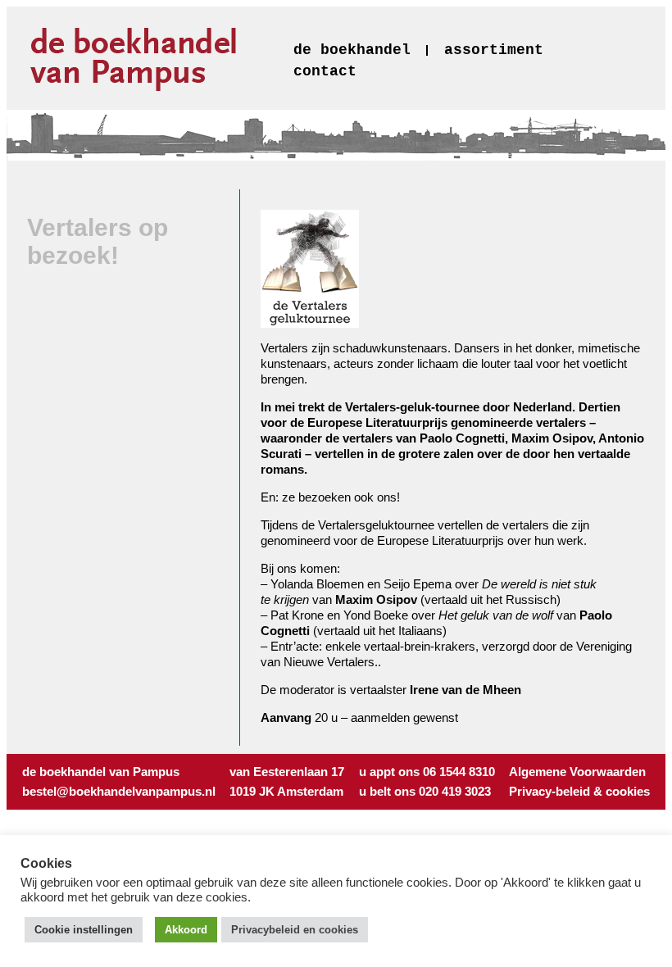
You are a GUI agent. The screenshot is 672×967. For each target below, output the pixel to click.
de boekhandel (352, 50)
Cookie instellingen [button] (83, 930)
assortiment (493, 50)
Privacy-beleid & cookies (579, 791)
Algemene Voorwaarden (577, 772)
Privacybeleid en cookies (294, 930)
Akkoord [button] (186, 930)
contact (324, 71)
